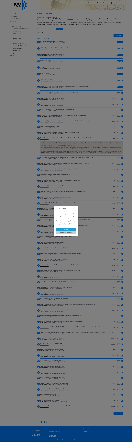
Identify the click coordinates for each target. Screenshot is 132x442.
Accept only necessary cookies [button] (66, 232)
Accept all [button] (66, 229)
